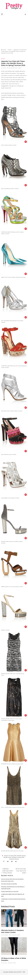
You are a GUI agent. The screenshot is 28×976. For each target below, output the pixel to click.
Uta (5, 68)
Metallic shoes (7, 857)
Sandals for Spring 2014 (18, 857)
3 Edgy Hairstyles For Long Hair (9, 891)
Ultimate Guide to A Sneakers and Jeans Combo (12, 931)
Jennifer (6, 935)
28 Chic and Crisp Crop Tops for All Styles (21, 871)
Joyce (5, 963)
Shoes (3, 58)
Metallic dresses (21, 856)
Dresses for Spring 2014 (10, 856)
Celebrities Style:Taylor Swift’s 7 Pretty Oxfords (7, 871)
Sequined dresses (14, 859)
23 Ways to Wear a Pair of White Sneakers (13, 959)
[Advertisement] (14, 32)
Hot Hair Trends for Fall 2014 (9, 884)
